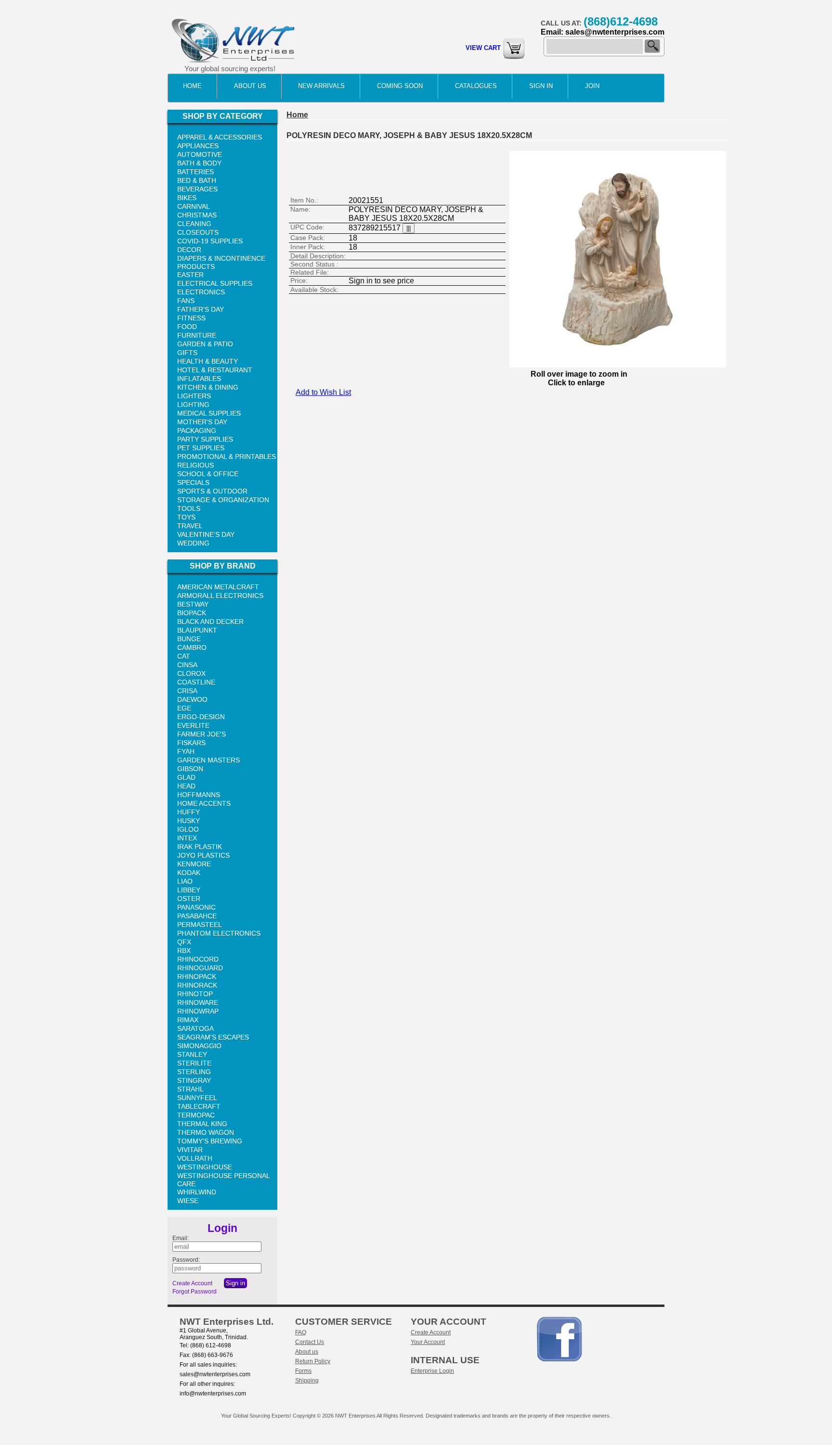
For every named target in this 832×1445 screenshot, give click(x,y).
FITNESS (191, 318)
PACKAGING (196, 430)
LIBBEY (188, 890)
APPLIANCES (198, 146)
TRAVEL (190, 526)
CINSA (187, 665)
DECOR (189, 250)
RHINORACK (197, 985)
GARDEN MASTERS (208, 760)
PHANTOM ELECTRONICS (218, 933)
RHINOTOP (195, 994)
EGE (184, 708)
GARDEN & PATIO (205, 344)
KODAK (188, 872)
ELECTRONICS (201, 292)
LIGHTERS (194, 396)
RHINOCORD (198, 959)
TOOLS (188, 508)
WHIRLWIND (196, 1192)
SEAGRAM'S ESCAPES (213, 1037)
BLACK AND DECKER (210, 621)
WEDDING (193, 543)
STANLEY (192, 1054)
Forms (303, 1371)
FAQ (300, 1332)
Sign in (541, 85)
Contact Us (309, 1342)
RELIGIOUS (195, 465)
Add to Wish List (323, 392)
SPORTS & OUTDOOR (212, 491)
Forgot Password (194, 1291)
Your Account (428, 1342)
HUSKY (188, 820)
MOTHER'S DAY (202, 422)
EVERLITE (193, 725)
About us (306, 1351)
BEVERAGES (197, 189)
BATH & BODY (199, 163)
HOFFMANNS (198, 795)
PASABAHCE (197, 916)
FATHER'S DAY (200, 309)
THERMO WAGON (205, 1132)
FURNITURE (196, 335)
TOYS (186, 517)
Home (192, 85)
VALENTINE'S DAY (205, 534)
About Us (250, 85)
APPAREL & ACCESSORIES (219, 137)
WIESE (187, 1200)
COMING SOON (400, 85)
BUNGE (189, 639)
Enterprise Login (432, 1371)
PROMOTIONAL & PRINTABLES (226, 456)
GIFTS (187, 352)
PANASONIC (196, 907)
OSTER (188, 898)
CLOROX (191, 673)
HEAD (186, 786)
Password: (186, 1259)
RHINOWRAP (198, 1011)
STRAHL (190, 1089)
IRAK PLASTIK (199, 846)
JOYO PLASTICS (203, 855)
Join (592, 85)
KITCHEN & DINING (207, 387)
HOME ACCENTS (204, 803)
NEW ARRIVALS (321, 85)
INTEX (187, 838)
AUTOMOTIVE (199, 154)
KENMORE (194, 864)
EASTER (190, 275)
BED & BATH (196, 180)
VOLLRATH (194, 1158)
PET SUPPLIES (200, 448)
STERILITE (194, 1063)
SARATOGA (195, 1028)
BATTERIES (195, 172)
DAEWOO (192, 699)
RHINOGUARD (200, 968)
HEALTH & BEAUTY (207, 361)
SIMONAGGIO (199, 1046)
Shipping (307, 1380)
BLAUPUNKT (197, 630)
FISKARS (191, 743)
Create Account (192, 1283)
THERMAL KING (202, 1124)
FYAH (186, 751)
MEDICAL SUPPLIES (209, 413)
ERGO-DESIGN (201, 717)
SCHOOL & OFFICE (207, 474)
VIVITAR (190, 1149)
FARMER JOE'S (201, 734)
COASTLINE (196, 682)
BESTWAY (192, 604)
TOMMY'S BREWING (209, 1141)
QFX (184, 942)
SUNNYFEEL (197, 1098)
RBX (184, 950)
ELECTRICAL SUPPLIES (214, 283)
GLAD (186, 777)
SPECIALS (193, 482)
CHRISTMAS (197, 215)
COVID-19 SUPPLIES (210, 241)
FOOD (187, 326)
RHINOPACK (196, 976)
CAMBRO (192, 647)
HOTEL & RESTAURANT (214, 370)
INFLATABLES (199, 378)
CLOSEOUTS (198, 232)
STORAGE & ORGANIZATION (223, 500)
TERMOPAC (196, 1115)
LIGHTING (193, 404)
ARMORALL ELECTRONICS (220, 595)
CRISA (187, 691)
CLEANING (194, 224)
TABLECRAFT (199, 1106)
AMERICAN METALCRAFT (218, 587)
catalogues (476, 85)
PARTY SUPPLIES (205, 439)
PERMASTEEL (199, 924)
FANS (186, 300)
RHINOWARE (197, 1002)
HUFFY (188, 812)
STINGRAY (194, 1080)
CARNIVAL (193, 206)
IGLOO (188, 829)
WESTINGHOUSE (204, 1167)
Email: (180, 1238)
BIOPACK (191, 613)
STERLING (194, 1072)
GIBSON (190, 769)
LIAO (185, 881)
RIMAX (187, 1020)
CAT (183, 656)
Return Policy (312, 1361)
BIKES (186, 198)
